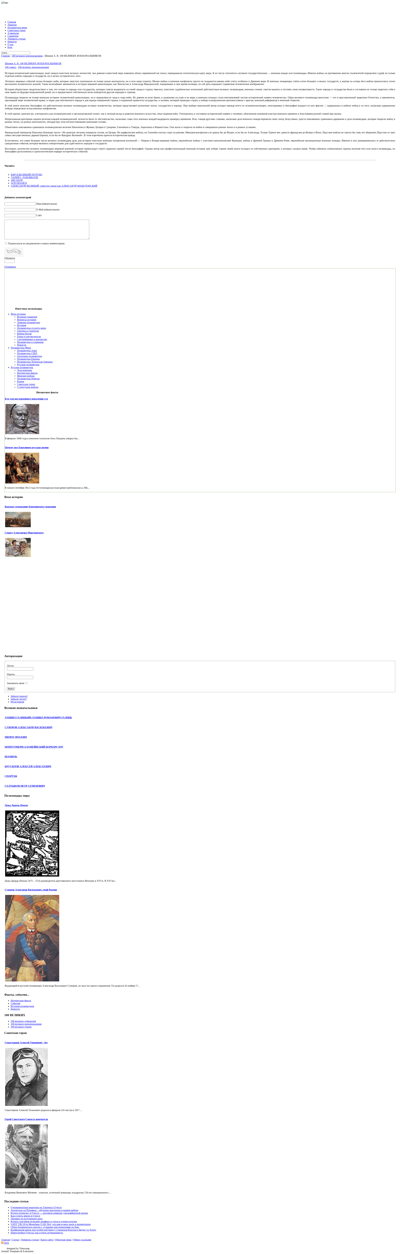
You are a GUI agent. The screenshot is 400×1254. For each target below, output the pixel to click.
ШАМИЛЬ (11, 756)
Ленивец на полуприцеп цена (26, 1218)
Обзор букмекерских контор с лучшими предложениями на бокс (45, 1227)
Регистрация (17, 701)
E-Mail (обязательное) (47, 209)
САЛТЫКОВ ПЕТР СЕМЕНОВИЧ (25, 786)
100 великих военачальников (27, 55)
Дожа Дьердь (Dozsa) (16, 805)
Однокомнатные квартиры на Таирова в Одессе (36, 1207)
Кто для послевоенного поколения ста (26, 398)
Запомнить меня (15, 683)
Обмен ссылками (82, 1239)
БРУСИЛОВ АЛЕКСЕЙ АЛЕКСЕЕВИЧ (28, 766)
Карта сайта (47, 1239)
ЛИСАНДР (17, 180)
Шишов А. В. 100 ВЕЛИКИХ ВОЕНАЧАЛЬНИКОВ (33, 63)
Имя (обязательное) (46, 203)
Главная (5, 55)
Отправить (10, 266)
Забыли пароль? (19, 696)
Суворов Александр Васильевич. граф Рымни (31, 889)
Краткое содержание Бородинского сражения (30, 506)
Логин (10, 665)
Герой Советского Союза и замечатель (26, 1119)
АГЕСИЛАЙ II (19, 183)
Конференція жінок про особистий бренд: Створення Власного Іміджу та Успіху (53, 1230)
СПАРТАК (11, 776)
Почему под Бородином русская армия (27, 447)
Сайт (39, 215)
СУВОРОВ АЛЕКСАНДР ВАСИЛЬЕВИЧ (28, 727)
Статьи (15, 1239)
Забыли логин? (19, 699)
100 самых (11, 67)
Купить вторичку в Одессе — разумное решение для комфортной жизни (49, 1213)
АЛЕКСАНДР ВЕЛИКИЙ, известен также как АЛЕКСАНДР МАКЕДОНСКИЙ (54, 186)
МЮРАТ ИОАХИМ (16, 737)
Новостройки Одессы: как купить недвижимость (37, 1232)
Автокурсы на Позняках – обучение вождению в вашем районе (44, 1210)
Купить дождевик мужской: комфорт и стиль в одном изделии (44, 1221)
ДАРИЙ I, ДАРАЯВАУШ (24, 177)
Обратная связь (63, 1239)
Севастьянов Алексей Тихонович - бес (26, 1042)
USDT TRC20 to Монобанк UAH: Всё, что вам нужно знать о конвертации (51, 1224)
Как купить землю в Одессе (25, 1216)
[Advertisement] (200, 11)
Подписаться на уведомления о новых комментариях (36, 243)
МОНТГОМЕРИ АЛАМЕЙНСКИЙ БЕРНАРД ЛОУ (34, 747)
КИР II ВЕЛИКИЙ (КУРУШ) (26, 174)
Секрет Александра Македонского (24, 532)
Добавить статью (30, 1239)
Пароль (11, 674)
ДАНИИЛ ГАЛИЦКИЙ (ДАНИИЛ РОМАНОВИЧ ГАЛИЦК (38, 717)
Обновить (9, 258)
